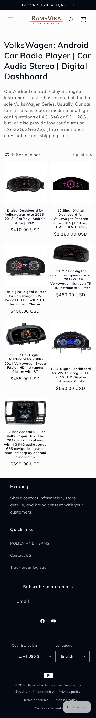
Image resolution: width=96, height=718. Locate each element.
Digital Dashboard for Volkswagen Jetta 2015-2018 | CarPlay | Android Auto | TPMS (25, 216)
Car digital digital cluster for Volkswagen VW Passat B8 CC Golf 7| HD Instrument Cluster (25, 298)
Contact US (20, 555)
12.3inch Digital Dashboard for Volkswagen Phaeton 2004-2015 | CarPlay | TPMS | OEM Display (70, 218)
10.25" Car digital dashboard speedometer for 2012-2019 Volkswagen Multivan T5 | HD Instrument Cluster (70, 279)
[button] (11, 19)
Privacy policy (69, 692)
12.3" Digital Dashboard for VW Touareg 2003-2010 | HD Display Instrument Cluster (70, 375)
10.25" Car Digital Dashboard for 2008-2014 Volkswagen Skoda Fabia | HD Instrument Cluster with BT (25, 363)
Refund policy (43, 692)
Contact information (50, 708)
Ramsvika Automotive (45, 685)
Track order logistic (28, 567)
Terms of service (36, 700)
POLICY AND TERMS (29, 543)
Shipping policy (66, 700)
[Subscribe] (78, 601)
